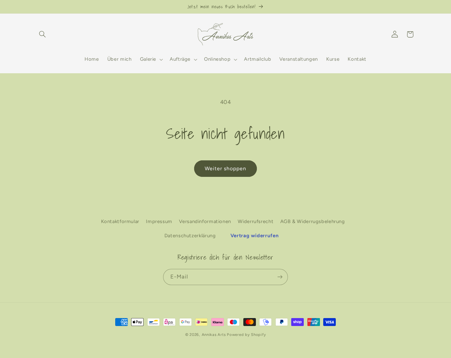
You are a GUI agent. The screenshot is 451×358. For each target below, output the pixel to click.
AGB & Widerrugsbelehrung (312, 221)
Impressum (159, 221)
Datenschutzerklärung (190, 235)
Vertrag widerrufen (254, 235)
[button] (42, 34)
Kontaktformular (120, 221)
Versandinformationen (205, 221)
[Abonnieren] (280, 277)
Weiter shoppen (226, 168)
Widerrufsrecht (255, 221)
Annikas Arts (214, 334)
